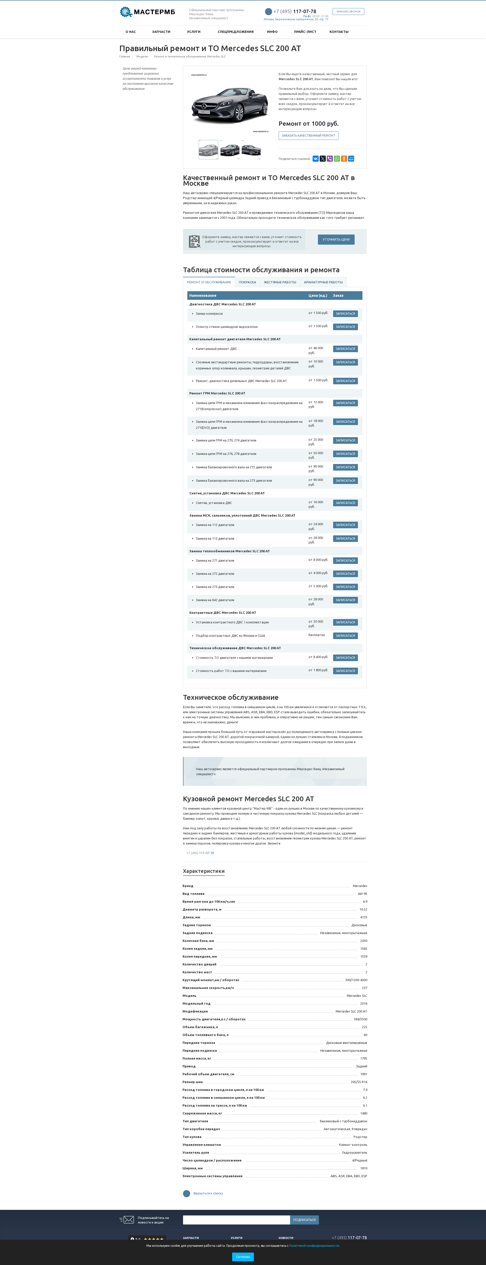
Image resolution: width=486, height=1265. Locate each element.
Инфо (273, 31)
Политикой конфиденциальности (314, 1245)
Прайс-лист (305, 31)
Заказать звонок (348, 11)
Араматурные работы (323, 282)
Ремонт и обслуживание (209, 282)
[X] (323, 159)
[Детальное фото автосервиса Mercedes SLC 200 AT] (230, 103)
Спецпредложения (236, 31)
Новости (286, 1237)
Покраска (247, 282)
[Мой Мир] (351, 159)
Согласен (243, 1256)
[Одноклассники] (344, 159)
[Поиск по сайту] (361, 31)
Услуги (194, 31)
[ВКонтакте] (316, 159)
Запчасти (162, 31)
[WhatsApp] (337, 159)
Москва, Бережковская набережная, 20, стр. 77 (296, 19)
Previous (197, 102)
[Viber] (330, 159)
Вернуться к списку (208, 1193)
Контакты (339, 31)
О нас (131, 31)
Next (262, 102)
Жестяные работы (280, 282)
